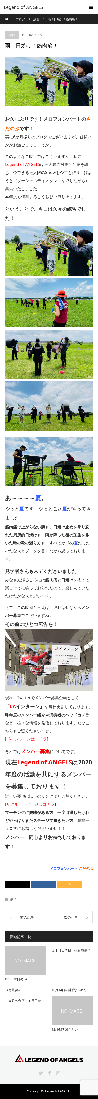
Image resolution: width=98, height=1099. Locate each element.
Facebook (49, 1072)
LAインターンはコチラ (26, 739)
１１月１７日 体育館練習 (71, 950)
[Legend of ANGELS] (41, 7)
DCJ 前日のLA (16, 979)
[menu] (91, 7)
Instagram (57, 1072)
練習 (12, 35)
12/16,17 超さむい (65, 1029)
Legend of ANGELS (58, 1091)
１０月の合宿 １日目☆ (23, 1000)
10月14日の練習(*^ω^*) (69, 990)
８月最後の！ (15, 990)
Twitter (40, 1072)
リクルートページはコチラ (30, 804)
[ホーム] (6, 16)
